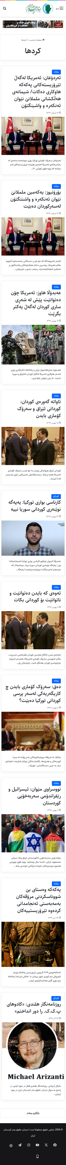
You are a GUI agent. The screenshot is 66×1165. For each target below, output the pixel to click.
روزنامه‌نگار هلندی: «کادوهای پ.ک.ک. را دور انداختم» (34, 1007)
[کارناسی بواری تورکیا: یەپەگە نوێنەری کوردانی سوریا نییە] (33, 538)
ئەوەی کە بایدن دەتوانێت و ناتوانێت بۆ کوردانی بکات (35, 596)
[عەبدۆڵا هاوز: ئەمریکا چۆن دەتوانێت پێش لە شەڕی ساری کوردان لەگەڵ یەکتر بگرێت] (33, 344)
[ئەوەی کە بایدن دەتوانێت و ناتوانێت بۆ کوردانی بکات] (33, 630)
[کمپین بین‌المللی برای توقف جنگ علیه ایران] (33, 24)
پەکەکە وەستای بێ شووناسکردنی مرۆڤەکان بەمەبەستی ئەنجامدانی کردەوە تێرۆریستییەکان (38, 900)
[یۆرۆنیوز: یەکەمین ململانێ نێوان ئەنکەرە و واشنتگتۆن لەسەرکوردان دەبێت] (33, 236)
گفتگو (56, 496)
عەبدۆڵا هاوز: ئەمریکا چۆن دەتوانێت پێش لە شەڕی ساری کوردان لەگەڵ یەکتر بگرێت (36, 303)
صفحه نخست (35, 40)
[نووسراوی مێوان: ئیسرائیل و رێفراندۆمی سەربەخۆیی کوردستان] (33, 833)
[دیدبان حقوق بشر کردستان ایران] (39, 8)
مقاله (56, 72)
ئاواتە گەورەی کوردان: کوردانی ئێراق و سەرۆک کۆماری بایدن (39, 409)
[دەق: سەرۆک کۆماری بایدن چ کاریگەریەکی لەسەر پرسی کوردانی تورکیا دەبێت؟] (33, 732)
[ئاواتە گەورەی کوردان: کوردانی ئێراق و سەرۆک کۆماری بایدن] (33, 446)
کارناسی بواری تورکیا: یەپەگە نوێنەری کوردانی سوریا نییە (34, 505)
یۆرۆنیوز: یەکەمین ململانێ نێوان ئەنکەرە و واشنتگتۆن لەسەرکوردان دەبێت (35, 199)
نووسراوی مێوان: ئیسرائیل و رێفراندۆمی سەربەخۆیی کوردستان (34, 796)
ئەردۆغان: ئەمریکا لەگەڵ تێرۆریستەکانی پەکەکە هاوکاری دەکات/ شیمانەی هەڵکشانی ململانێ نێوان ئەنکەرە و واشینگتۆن (36, 91)
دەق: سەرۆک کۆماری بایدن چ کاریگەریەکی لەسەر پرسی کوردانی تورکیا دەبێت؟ (33, 694)
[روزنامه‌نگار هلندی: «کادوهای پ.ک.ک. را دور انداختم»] (33, 1051)
